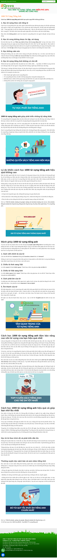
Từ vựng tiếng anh (33, 522)
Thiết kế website (10, 202)
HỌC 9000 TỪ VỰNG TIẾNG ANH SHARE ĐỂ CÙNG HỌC (28, 10)
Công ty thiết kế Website (11, 1)
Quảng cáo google (20, 202)
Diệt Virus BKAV (17, 522)
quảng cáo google (19, 520)
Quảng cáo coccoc (42, 202)
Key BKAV (25, 522)
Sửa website (51, 202)
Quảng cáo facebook (31, 202)
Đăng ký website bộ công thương (10, 204)
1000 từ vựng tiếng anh (13, 19)
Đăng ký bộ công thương (25, 204)
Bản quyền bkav (42, 204)
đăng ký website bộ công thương (33, 520)
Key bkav (35, 204)
